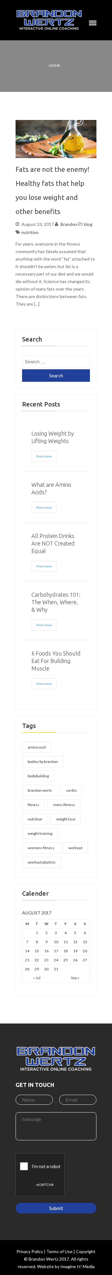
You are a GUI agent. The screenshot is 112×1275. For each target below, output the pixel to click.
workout (75, 847)
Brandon (69, 224)
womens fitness (41, 847)
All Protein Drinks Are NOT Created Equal (53, 543)
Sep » (75, 977)
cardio (71, 790)
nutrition (30, 232)
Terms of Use (59, 1251)
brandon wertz (40, 790)
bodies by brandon (43, 761)
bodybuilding (38, 776)
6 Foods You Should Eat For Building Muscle (56, 660)
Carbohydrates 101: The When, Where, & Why (55, 602)
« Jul (36, 977)
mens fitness (64, 804)
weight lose (65, 819)
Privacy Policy (29, 1251)
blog (88, 224)
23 (46, 960)
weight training (40, 833)
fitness (33, 804)
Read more (44, 456)
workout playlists (42, 862)
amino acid (37, 747)
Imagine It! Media (77, 1266)
